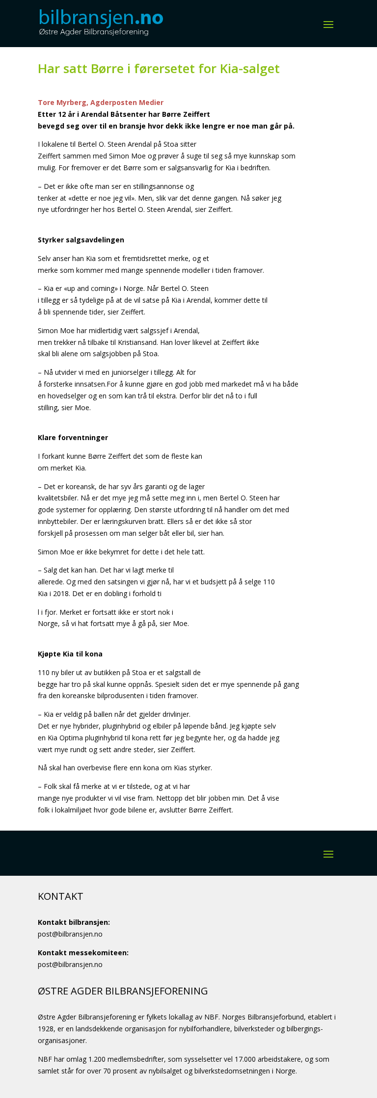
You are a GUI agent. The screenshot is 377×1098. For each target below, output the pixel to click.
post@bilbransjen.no (70, 934)
